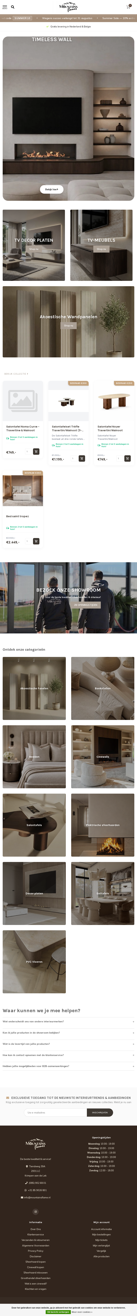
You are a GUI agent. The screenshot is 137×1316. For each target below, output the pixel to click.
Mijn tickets (101, 1240)
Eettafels (76, 863)
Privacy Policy (35, 1250)
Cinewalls (76, 726)
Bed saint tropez (17, 516)
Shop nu (33, 249)
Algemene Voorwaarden (35, 1245)
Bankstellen (77, 658)
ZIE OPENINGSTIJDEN (85, 605)
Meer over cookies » (82, 1312)
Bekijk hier (51, 189)
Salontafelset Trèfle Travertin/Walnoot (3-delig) (67, 430)
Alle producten (101, 1256)
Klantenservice (35, 1234)
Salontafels (9, 795)
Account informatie (101, 1229)
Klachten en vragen (35, 1289)
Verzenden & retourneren (36, 1240)
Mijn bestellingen (101, 1234)
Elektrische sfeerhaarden (85, 795)
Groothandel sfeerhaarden (35, 1278)
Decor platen (10, 863)
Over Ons (36, 1229)
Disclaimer (35, 1256)
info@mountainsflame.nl (37, 1197)
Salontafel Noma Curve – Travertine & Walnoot (22, 428)
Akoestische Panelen (14, 658)
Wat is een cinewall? (36, 1283)
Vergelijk (101, 1250)
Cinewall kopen (35, 1267)
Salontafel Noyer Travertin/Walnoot (110, 428)
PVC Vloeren (10, 931)
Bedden (7, 726)
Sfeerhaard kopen (36, 1261)
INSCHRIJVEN (100, 1112)
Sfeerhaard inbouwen (36, 1272)
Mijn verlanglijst (101, 1245)
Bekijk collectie (15, 374)
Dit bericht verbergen (58, 1312)
